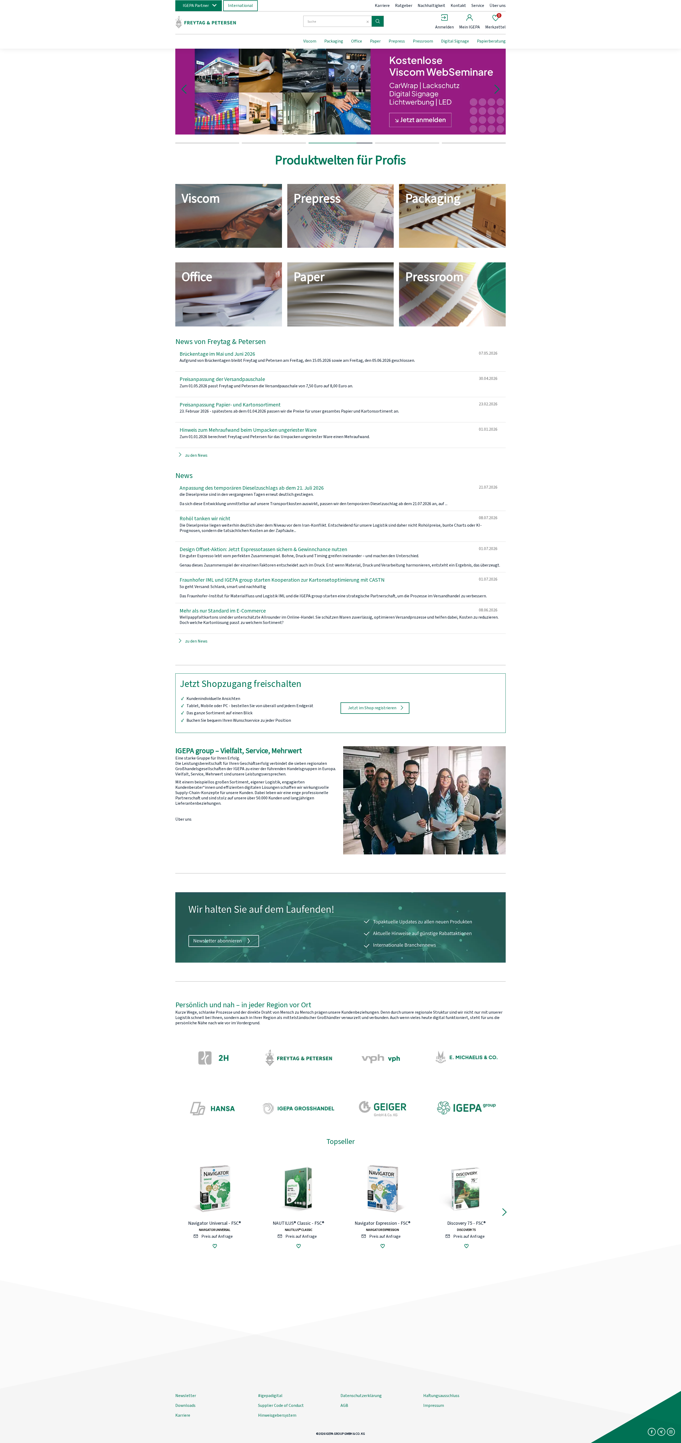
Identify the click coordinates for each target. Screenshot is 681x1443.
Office (356, 41)
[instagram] (671, 1432)
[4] (407, 139)
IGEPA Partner (196, 6)
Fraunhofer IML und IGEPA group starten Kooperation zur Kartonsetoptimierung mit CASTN (282, 580)
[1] (207, 139)
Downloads (185, 1405)
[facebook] (652, 1432)
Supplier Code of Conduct (281, 1405)
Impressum (433, 1405)
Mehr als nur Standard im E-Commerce (223, 611)
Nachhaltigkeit (431, 6)
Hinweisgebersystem (277, 1415)
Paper (375, 41)
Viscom (309, 41)
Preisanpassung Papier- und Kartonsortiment (230, 405)
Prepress (397, 41)
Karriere (382, 6)
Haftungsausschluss (441, 1396)
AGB (344, 1405)
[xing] (661, 1432)
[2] (274, 139)
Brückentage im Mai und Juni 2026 (217, 354)
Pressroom (423, 41)
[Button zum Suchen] (378, 21)
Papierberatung (491, 41)
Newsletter (185, 1396)
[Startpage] (219, 22)
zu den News (196, 455)
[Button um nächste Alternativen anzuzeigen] (504, 1213)
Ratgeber (403, 6)
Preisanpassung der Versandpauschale (222, 379)
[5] (474, 139)
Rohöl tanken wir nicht (205, 518)
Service (477, 6)
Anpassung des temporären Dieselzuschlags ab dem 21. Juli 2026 (252, 488)
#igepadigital (270, 1396)
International (240, 6)
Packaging (333, 41)
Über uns (497, 6)
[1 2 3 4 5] (340, 96)
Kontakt (458, 6)
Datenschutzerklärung (361, 1396)
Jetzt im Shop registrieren (372, 708)
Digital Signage (455, 41)
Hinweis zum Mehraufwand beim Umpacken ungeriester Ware (248, 430)
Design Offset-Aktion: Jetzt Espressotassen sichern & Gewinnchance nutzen (263, 549)
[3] (340, 139)
